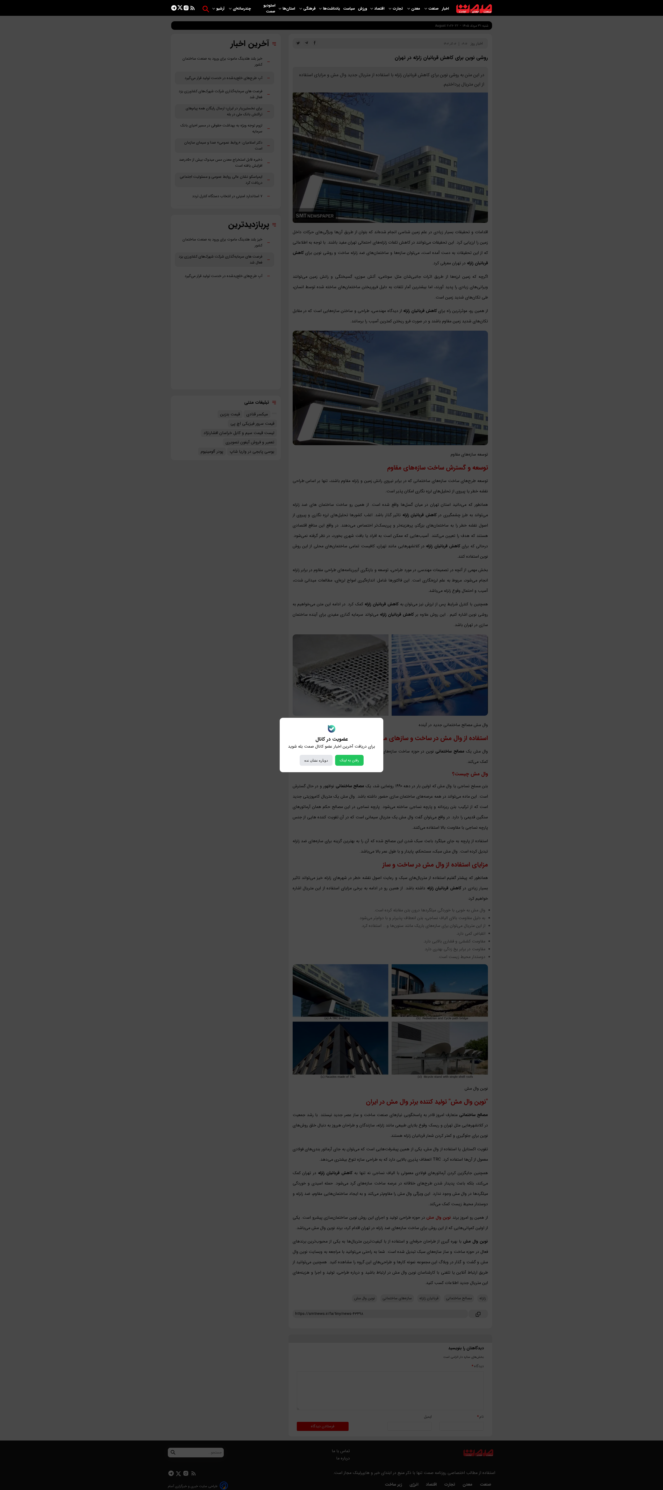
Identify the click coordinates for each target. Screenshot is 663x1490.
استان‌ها (289, 9)
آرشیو (221, 9)
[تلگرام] (174, 9)
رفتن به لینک (349, 760)
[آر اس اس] (192, 9)
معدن (416, 9)
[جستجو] (205, 9)
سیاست (349, 9)
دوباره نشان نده (316, 760)
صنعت (434, 9)
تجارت (398, 9)
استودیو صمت (269, 9)
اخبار (445, 9)
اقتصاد (379, 9)
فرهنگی (309, 9)
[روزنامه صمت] (474, 9)
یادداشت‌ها (332, 9)
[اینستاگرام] (186, 9)
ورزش (362, 9)
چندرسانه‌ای (242, 9)
